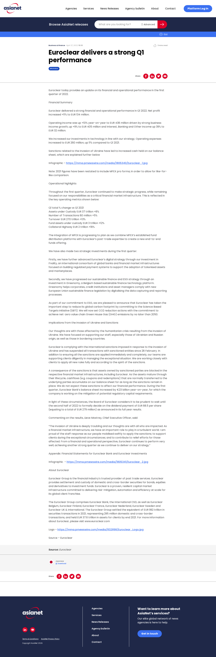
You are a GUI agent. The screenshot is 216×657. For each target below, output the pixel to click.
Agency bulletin (135, 8)
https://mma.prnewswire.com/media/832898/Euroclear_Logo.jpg (100, 529)
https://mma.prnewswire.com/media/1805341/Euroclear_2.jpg (107, 462)
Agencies (71, 8)
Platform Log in (198, 8)
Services (88, 8)
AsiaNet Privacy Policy (50, 639)
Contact (170, 8)
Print (166, 34)
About (155, 8)
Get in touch (149, 633)
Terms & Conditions (30, 639)
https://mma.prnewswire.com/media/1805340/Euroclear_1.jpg (107, 163)
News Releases (109, 8)
